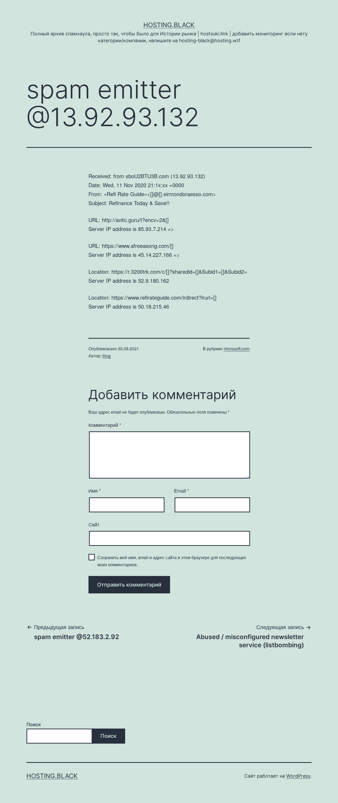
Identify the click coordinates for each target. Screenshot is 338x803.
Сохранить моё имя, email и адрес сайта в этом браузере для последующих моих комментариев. (171, 561)
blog (106, 356)
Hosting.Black (169, 25)
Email (181, 490)
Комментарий (104, 424)
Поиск (33, 724)
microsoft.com (237, 349)
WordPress (298, 776)
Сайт (93, 524)
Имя (94, 490)
